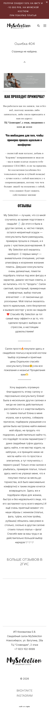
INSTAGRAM (25, 695)
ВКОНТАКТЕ (25, 690)
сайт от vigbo (24, 706)
